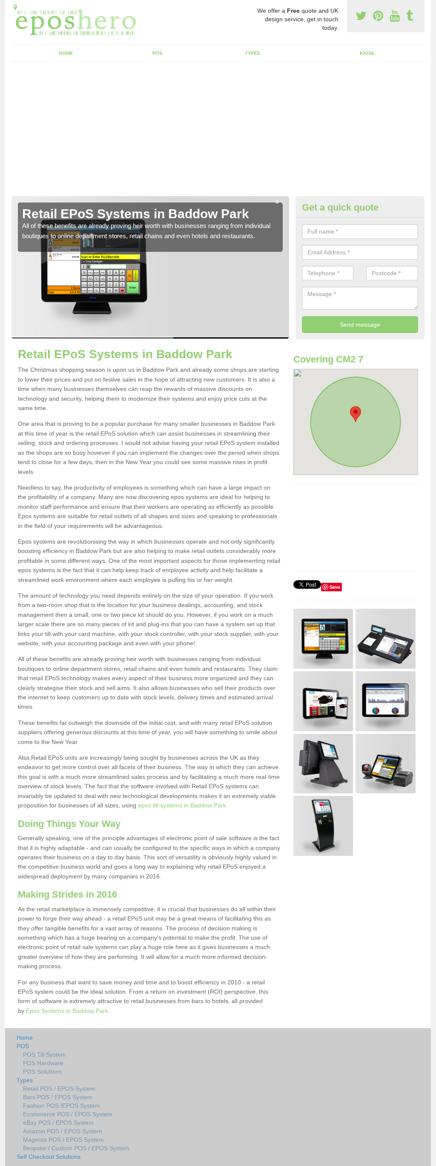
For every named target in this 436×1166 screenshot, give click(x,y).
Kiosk (367, 53)
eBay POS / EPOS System (58, 1122)
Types (252, 53)
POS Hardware (43, 1063)
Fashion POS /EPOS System (61, 1105)
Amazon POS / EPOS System (62, 1131)
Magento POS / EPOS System (63, 1139)
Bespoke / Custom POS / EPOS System (76, 1148)
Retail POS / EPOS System (59, 1088)
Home (66, 53)
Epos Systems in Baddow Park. (68, 1010)
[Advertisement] (218, 132)
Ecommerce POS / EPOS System (67, 1114)
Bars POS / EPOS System (57, 1097)
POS (157, 53)
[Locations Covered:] (15, 7)
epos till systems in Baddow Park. (183, 805)
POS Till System (44, 1054)
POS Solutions (42, 1071)
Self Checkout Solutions (48, 1156)
